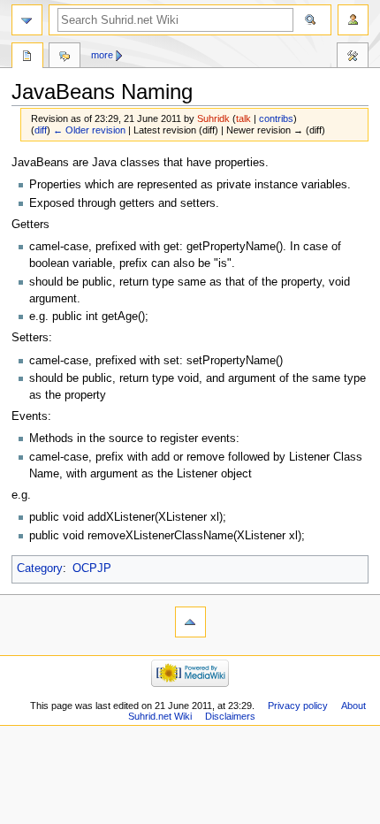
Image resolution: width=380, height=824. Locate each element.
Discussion (64, 57)
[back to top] (190, 622)
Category (40, 568)
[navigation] (26, 19)
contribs (276, 118)
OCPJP (91, 568)
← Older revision (89, 130)
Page (27, 57)
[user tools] (353, 19)
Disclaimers (230, 716)
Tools (353, 57)
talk (243, 118)
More (102, 55)
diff (40, 130)
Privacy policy (298, 705)
